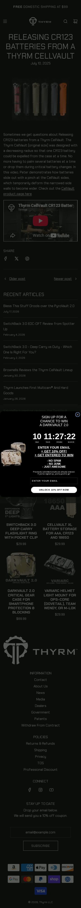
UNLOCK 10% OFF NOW (54, 490)
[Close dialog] (78, 414)
